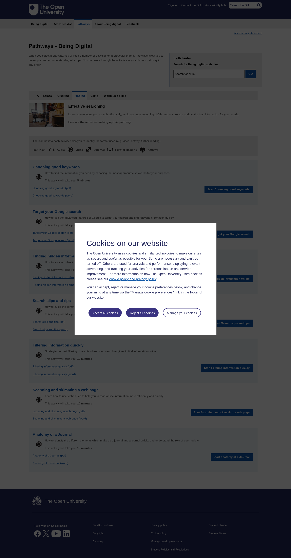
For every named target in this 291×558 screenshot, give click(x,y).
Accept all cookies (105, 313)
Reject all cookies (142, 313)
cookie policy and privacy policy (132, 279)
